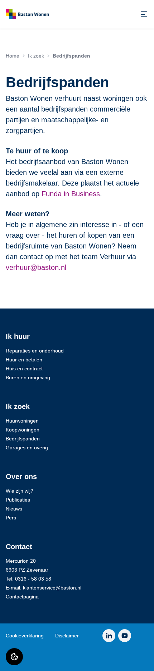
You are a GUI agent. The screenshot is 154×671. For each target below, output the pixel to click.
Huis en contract (24, 368)
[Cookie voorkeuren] (14, 656)
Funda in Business (71, 194)
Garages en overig (27, 447)
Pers (11, 517)
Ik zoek (36, 56)
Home (12, 56)
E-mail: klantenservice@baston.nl (43, 588)
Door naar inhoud (28, 10)
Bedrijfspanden (23, 438)
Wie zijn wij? (19, 491)
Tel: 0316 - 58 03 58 (28, 579)
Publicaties (18, 500)
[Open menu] (144, 14)
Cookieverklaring (25, 635)
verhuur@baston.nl (36, 267)
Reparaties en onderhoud (35, 351)
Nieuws (14, 509)
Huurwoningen (22, 421)
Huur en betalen (24, 359)
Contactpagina (22, 597)
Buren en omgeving (28, 377)
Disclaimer (67, 635)
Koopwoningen (22, 430)
